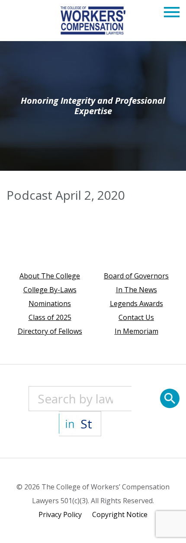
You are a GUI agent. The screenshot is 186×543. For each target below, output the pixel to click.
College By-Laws (50, 289)
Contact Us (136, 317)
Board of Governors (136, 276)
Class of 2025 (50, 317)
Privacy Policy (60, 514)
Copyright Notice (120, 514)
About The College (49, 276)
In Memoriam (136, 331)
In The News (136, 289)
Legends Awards (136, 303)
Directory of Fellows (50, 331)
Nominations (50, 303)
